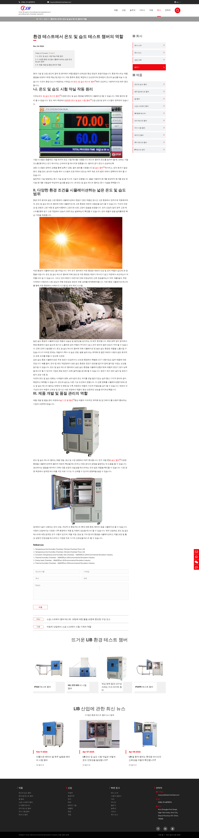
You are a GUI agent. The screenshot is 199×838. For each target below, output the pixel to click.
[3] (91, 100)
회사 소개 (137, 45)
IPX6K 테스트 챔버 (42, 687)
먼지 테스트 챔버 (140, 121)
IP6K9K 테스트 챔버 (144, 687)
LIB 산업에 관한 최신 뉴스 (99, 708)
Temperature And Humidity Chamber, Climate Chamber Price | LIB (60, 549)
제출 (40, 607)
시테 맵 (160, 835)
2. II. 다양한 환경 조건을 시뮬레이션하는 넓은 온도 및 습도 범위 (53, 60)
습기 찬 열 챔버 (66, 400)
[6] (120, 460)
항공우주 (71, 796)
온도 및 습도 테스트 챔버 (84, 82)
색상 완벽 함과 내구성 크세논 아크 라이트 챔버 (112, 687)
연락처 (168, 10)
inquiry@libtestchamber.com (59, 2)
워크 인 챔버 (139, 135)
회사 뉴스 (137, 53)
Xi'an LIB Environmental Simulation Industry (42, 835)
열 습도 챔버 (98, 168)
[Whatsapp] (196, 556)
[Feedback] (196, 567)
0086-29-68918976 (27, 2)
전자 (69, 799)
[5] (74, 400)
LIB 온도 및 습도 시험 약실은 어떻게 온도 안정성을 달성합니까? (99, 758)
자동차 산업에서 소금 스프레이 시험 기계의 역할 (69, 627)
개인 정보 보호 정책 (173, 835)
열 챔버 (137, 99)
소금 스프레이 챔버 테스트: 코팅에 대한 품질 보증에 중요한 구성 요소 (78, 619)
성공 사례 (137, 60)
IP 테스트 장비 (139, 150)
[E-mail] (196, 551)
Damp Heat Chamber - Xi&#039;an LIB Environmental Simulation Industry (62, 560)
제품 (116, 10)
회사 (159, 10)
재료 (69, 812)
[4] (104, 167)
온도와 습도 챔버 (140, 84)
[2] (60, 95)
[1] (95, 81)
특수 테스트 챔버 (140, 142)
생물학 (70, 808)
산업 (124, 10)
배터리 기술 (72, 805)
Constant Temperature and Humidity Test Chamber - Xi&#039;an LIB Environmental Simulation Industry (74, 555)
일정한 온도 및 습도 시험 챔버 (77, 100)
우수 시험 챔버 (139, 128)
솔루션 (132, 10)
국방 (69, 815)
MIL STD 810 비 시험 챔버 (77, 687)
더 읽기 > (40, 765)
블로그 (46, 19)
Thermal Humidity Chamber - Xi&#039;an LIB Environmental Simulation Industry (65, 558)
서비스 (142, 10)
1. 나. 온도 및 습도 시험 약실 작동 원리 (49, 56)
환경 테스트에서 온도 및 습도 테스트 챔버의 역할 (69, 19)
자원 (151, 10)
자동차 (70, 793)
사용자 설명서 (116, 796)
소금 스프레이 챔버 (141, 106)
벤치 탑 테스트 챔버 (141, 92)
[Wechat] (196, 562)
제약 (69, 802)
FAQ (112, 799)
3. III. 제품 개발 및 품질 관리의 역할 (48, 65)
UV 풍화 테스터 (140, 113)
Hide (51, 53)
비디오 (113, 802)
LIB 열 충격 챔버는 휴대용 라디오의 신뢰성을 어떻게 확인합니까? (145, 758)
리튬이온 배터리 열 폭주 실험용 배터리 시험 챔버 (53, 758)
